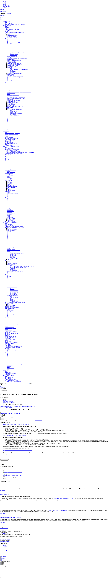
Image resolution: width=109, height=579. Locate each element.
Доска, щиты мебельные (12, 202)
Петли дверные (12, 269)
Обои (6, 318)
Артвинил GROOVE (14, 292)
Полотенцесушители (11, 59)
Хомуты (8, 41)
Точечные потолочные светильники (14, 361)
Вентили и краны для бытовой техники (15, 76)
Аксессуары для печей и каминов (11, 380)
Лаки (8, 236)
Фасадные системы (6, 21)
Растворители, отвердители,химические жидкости (15, 226)
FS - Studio (9, 576)
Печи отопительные (9, 377)
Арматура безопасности (12, 80)
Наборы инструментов (11, 123)
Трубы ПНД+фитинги (11, 43)
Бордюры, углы (10, 316)
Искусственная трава (14, 301)
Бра (8, 369)
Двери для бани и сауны (12, 272)
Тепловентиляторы (11, 355)
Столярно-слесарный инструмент (13, 120)
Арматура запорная (11, 78)
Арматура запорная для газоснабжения (14, 77)
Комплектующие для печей (10, 379)
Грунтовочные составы (9, 165)
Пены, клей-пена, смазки (12, 229)
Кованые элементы (11, 218)
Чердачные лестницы (9, 303)
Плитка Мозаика (10, 311)
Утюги (6, 136)
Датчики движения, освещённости (11, 342)
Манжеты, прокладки (11, 62)
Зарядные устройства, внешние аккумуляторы (14, 153)
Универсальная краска (11, 235)
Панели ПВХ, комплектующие (11, 317)
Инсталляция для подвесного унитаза (14, 73)
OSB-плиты (9, 205)
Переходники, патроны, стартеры (11, 333)
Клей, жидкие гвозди (11, 230)
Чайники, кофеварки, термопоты (11, 134)
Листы (8, 216)
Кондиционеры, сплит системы (13, 357)
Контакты (5, 7)
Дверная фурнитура (11, 264)
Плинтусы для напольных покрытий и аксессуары (17, 279)
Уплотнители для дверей (12, 263)
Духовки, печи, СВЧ (9, 141)
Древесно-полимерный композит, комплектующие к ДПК (16, 302)
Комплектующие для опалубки (11, 166)
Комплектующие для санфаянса (13, 65)
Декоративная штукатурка (12, 186)
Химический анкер (8, 158)
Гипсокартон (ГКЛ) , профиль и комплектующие (14, 169)
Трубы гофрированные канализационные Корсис (19, 69)
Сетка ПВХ (9, 189)
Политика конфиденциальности (6, 575)
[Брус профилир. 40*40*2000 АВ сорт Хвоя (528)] (10, 413)
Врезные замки (12, 257)
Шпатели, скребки (13, 111)
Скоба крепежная (8, 330)
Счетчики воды (10, 48)
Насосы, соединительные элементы (14, 60)
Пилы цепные (10, 99)
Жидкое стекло (8, 162)
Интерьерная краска (11, 242)
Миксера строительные (11, 101)
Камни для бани (8, 372)
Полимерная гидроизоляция (12, 195)
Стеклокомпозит (10, 211)
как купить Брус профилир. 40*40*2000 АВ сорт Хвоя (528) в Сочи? (16, 424)
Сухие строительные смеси (10, 170)
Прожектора (7, 332)
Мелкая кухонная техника (10, 139)
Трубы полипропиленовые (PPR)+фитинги (15, 42)
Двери (6, 260)
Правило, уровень (13, 114)
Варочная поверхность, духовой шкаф (12, 133)
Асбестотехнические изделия (10, 157)
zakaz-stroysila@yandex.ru (5, 539)
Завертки (9, 259)
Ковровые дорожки (13, 300)
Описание (2, 459)
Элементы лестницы (11, 305)
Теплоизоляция (8, 160)
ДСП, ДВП (9, 201)
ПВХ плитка (12, 289)
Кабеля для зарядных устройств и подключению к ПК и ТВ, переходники (19, 152)
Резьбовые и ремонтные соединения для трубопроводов (18, 52)
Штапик (8, 262)
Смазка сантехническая (11, 49)
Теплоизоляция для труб (12, 47)
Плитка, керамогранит (9, 308)
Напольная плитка (10, 312)
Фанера (8, 199)
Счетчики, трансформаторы (10, 328)
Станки (8, 94)
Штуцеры (9, 40)
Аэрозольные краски (9, 224)
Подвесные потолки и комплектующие (12, 307)
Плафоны (9, 366)
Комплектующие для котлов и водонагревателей (14, 32)
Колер (8, 241)
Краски (6, 232)
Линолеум (9, 280)
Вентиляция (7, 33)
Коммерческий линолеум (14, 283)
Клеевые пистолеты (11, 104)
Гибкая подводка (10, 75)
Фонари (6, 326)
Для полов (9, 243)
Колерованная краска (11, 240)
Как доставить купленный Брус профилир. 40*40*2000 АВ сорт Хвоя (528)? (17, 450)
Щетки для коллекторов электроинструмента (16, 91)
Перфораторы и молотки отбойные (14, 100)
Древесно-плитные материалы (11, 197)
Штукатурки (9, 183)
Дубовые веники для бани (4, 494)
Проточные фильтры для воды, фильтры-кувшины (17, 58)
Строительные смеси (9, 180)
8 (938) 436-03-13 (8, 13)
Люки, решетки (10, 175)
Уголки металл (10, 210)
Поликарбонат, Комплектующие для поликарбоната (15, 24)
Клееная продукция (11, 200)
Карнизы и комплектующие (10, 320)
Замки (8, 251)
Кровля (8, 176)
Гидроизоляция (8, 191)
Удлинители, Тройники (9, 327)
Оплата (4, 4)
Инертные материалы (9, 163)
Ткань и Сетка (8, 159)
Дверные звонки (8, 341)
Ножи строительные (13, 116)
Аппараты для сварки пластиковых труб (15, 106)
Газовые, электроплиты (9, 142)
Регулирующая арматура (12, 56)
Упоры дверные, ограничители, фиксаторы (18, 267)
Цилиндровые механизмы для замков (17, 253)
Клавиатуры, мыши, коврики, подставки (13, 151)
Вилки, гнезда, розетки (9, 343)
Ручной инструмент (9, 107)
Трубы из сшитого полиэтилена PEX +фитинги (16, 45)
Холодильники (8, 135)
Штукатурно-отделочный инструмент (14, 109)
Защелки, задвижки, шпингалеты (13, 250)
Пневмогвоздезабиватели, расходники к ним (16, 97)
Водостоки (9, 177)
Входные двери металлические (13, 273)
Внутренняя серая (13, 71)
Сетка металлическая (11, 190)
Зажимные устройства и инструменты (14, 127)
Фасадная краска (10, 234)
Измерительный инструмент (12, 126)
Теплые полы (7, 30)
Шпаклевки (9, 182)
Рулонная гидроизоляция (12, 194)
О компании (5, 2)
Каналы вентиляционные (12, 36)
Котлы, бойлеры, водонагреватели (14, 63)
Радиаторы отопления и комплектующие (15, 57)
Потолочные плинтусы (9, 306)
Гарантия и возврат (6, 5)
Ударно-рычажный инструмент (13, 119)
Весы (6, 144)
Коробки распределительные (10, 336)
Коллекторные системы (11, 66)
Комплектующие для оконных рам (11, 319)
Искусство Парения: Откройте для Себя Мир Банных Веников (10, 517)
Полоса (8, 215)
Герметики (9, 231)
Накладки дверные (11, 249)
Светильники (9, 365)
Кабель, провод (8, 338)
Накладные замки (13, 254)
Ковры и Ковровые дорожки (12, 295)
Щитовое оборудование (9, 325)
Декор (8, 315)
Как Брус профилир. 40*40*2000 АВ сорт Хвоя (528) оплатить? (15, 435)
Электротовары (6, 321)
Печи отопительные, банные (8, 375)
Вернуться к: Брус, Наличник (6, 407)
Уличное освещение (11, 360)
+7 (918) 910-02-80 (4, 533)
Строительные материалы (8, 155)
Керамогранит (10, 313)
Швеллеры (9, 209)
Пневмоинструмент (9, 86)
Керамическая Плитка (11, 314)
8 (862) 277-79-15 (3, 11)
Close (1, 19)
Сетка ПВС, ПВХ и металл (10, 187)
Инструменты (5, 81)
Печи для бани (8, 378)
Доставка (4, 3)
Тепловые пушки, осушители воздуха (14, 354)
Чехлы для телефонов (9, 148)
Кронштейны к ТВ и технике (10, 140)
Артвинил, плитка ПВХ (12, 287)
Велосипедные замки (14, 258)
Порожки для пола (10, 278)
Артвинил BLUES (13, 294)
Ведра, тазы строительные (10, 221)
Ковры (11, 298)
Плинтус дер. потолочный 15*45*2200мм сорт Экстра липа (12, 406)
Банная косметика (8, 374)
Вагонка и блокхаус (11, 203)
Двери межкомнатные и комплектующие (15, 271)
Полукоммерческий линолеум (15, 282)
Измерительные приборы (10, 85)
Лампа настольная (10, 368)
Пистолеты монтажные (14, 115)
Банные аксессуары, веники (10, 373)
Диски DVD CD (8, 154)
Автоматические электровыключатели (12, 347)
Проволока (9, 214)
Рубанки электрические (11, 96)
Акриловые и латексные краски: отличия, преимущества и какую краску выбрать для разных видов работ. (18, 485)
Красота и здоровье (8, 145)
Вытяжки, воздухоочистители (11, 143)
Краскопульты (10, 103)
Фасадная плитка (10, 310)
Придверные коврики (14, 297)
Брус (8, 204)
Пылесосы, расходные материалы (11, 138)
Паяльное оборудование (12, 122)
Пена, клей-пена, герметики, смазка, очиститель (14, 227)
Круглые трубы (10, 217)
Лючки (6, 31)
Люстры (8, 367)
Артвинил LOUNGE (14, 291)
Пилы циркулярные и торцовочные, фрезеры (16, 98)
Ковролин (11, 299)
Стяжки (6, 329)
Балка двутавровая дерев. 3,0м (29, 406)
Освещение (7, 358)
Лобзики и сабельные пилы (12, 102)
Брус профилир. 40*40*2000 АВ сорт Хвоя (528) (12, 475)
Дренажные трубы (10, 74)
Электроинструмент (9, 88)
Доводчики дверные (13, 270)
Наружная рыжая (13, 70)
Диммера (7, 340)
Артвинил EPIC (13, 293)
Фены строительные (11, 93)
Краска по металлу (11, 239)
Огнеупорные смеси (11, 172)
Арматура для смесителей (12, 79)
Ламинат (9, 286)
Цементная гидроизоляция (12, 193)
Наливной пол (10, 184)
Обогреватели (10, 356)
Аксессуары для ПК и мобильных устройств (11, 146)
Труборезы (7, 87)
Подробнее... (2, 490)
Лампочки (7, 335)
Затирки (6, 161)
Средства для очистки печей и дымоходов (13, 381)
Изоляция (7, 348)
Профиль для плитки (11, 277)
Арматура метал (10, 220)
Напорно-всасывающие (11, 61)
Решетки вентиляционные (12, 35)
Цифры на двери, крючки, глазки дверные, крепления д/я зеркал (22, 266)
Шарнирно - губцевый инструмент (14, 118)
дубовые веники (70, 498)
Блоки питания (8, 345)
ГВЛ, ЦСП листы (8, 164)
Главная (4, 1)
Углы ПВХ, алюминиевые (12, 276)
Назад (6, 22)
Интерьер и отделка (6, 244)
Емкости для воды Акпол (8, 130)
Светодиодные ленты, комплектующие (14, 364)
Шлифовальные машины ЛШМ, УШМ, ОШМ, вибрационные (19, 92)
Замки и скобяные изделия (10, 247)
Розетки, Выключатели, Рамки (11, 331)
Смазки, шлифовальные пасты (13, 95)
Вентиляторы (7, 344)
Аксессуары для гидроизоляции (13, 196)
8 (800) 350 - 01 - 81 (4, 528)
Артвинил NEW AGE (14, 290)
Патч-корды (7, 334)
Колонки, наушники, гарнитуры (11, 150)
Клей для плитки (10, 185)
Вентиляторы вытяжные (12, 37)
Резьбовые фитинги (13, 55)
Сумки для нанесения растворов (16, 113)
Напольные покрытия (9, 274)
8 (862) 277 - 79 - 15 (4, 530)
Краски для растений (11, 238)
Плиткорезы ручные (11, 121)
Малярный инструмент (11, 124)
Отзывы (6, 459)
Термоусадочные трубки (12, 350)
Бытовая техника (6, 131)
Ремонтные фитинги (14, 54)
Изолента (9, 351)
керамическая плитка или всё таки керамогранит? (58, 510)
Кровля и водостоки (9, 173)
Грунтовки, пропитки (9, 225)
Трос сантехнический (11, 46)
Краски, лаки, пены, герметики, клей (10, 222)
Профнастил (9, 212)
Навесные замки (13, 255)
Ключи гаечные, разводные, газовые (14, 125)
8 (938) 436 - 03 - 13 (38, 420)
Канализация (9, 67)
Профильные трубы (11, 213)
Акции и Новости (6, 6)
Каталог (2, 17)
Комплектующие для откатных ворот (12, 29)
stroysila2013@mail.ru (4, 541)
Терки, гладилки (13, 112)
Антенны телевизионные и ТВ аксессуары (13, 346)
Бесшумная (12, 72)
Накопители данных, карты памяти (12, 149)
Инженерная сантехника (10, 38)
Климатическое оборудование (11, 352)
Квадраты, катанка (11, 219)
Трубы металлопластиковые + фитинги (14, 44)
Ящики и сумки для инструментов (11, 83)
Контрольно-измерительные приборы (14, 64)
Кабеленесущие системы (10, 339)
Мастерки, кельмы (13, 117)
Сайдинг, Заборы (8, 23)
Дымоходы (7, 27)
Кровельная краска (11, 237)
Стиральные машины (9, 137)
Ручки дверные (12, 268)
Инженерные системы (7, 25)
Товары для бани (6, 370)
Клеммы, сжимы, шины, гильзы (11, 337)
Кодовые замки (12, 256)
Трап (6, 28)
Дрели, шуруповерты (11, 105)
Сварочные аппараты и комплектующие (13, 84)
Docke (11, 179)
